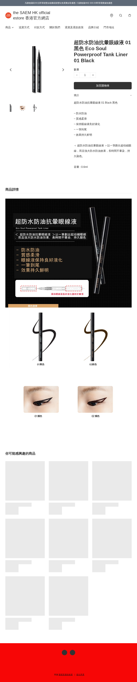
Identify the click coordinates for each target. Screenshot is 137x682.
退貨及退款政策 (74, 27)
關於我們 (54, 27)
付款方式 (39, 27)
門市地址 (109, 27)
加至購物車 (102, 85)
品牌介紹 (93, 27)
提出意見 (80, 674)
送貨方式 (24, 27)
